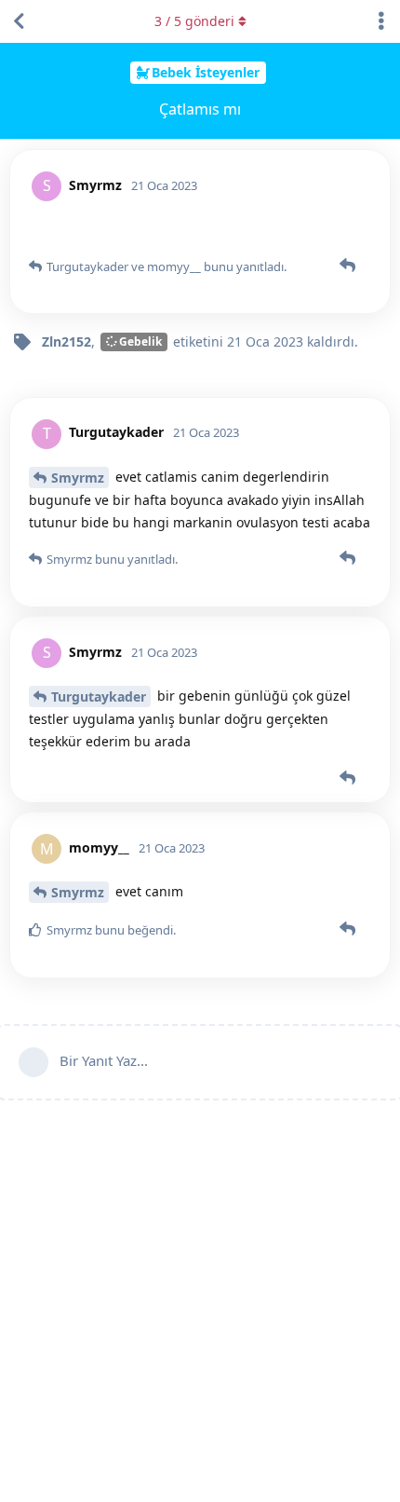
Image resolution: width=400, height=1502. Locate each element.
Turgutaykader (98, 696)
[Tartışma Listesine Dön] (18, 21)
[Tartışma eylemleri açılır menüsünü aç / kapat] (381, 21)
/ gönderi (194, 21)
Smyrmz (77, 477)
